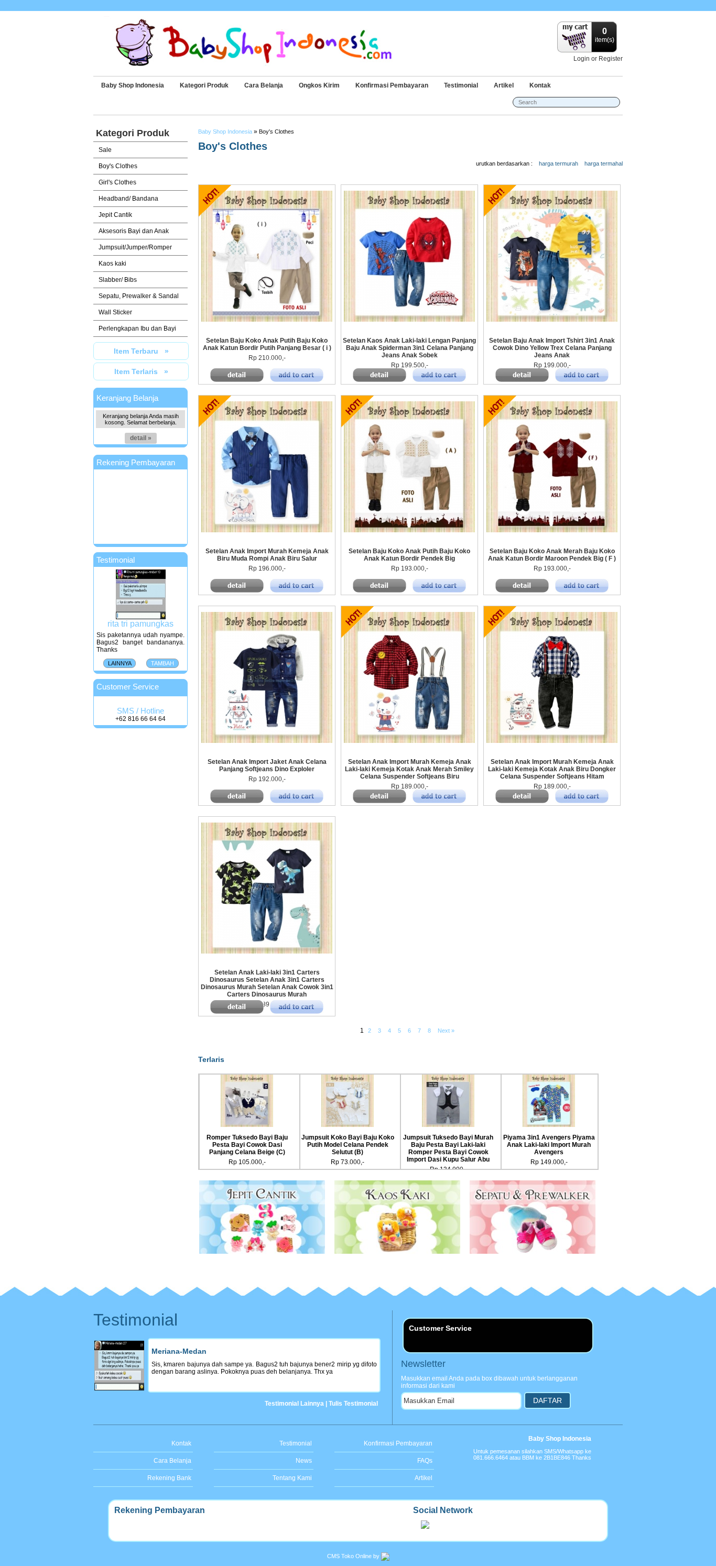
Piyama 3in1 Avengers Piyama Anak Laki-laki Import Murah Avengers (549, 1145)
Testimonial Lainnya (294, 1403)
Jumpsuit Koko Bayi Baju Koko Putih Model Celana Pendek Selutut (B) (347, 1145)
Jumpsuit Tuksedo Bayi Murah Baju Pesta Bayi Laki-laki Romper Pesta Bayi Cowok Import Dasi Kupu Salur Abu (448, 1148)
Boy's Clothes (276, 131)
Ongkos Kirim (319, 85)
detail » (140, 438)
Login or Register (598, 58)
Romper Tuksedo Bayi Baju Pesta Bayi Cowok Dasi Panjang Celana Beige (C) (247, 1145)
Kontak (540, 85)
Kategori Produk (204, 85)
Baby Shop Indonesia (132, 85)
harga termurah (558, 163)
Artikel (504, 85)
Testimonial (461, 85)
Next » (446, 1030)
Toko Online (356, 1556)
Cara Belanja (263, 85)
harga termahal (603, 163)
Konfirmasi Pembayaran (391, 85)
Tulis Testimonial (353, 1403)
